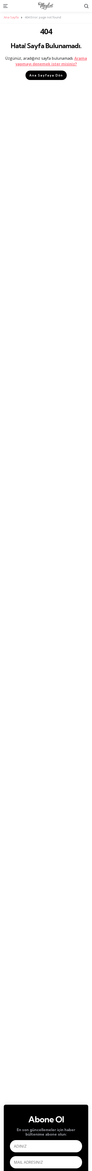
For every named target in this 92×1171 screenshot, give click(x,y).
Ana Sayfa (11, 17)
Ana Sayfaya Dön (46, 75)
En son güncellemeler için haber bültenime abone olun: (46, 1132)
